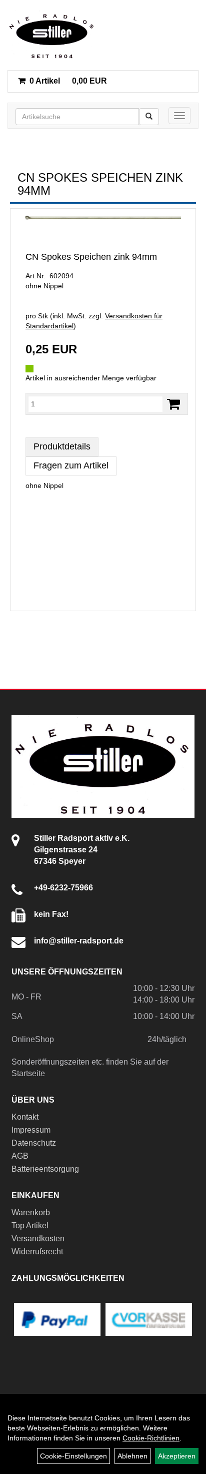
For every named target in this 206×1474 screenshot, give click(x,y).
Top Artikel (30, 1225)
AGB (20, 1156)
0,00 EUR (68, 81)
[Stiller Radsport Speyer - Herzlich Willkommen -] (52, 35)
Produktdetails (62, 446)
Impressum (31, 1130)
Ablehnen (133, 1456)
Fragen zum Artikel (71, 465)
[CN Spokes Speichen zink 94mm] (103, 218)
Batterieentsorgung (45, 1169)
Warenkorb (31, 1212)
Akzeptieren (177, 1456)
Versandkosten (38, 1238)
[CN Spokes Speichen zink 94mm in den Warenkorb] (173, 404)
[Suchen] (149, 116)
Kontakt (25, 1117)
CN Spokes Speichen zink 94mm (91, 257)
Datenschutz (34, 1143)
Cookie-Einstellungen (73, 1456)
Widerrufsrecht (37, 1251)
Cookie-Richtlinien (151, 1438)
